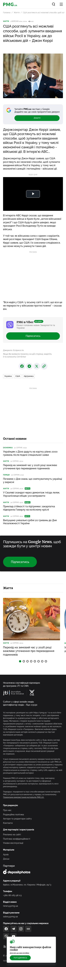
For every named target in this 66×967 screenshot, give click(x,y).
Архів (6, 854)
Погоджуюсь (20, 958)
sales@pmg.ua (10, 916)
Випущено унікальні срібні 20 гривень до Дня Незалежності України (30, 522)
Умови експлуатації (13, 843)
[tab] (20, 661)
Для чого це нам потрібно (19, 953)
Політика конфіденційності (16, 839)
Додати (37, 118)
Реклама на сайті (12, 834)
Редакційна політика (13, 814)
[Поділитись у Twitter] (36, 366)
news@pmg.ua (10, 906)
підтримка (28, 376)
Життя (16, 13)
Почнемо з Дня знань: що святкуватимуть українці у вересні (32, 480)
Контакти (8, 823)
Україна (8, 376)
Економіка (8, 447)
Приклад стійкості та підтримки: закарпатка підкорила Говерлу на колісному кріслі (29, 508)
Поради (6, 475)
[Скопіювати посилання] (44, 366)
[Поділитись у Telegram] (29, 366)
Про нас (7, 810)
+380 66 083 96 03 (12, 895)
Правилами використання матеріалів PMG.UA (23, 797)
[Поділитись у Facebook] (22, 366)
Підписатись (33, 335)
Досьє (6, 859)
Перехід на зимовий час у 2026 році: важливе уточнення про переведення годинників (30, 467)
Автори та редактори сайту (17, 818)
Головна (6, 13)
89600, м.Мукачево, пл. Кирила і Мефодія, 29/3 (27, 884)
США (17, 376)
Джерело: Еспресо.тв (13, 350)
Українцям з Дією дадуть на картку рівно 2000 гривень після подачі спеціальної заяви (30, 453)
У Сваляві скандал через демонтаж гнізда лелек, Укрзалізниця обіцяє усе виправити (31, 494)
